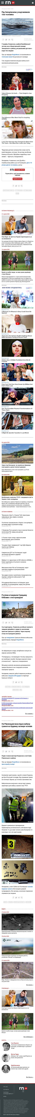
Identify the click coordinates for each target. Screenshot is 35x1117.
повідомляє (10, 637)
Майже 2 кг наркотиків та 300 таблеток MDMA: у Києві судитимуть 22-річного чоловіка (17, 561)
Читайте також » (7, 696)
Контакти (6, 1089)
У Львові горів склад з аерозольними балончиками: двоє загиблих (14, 538)
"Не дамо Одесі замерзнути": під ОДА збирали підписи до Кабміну (16, 546)
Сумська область (16, 686)
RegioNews (15, 54)
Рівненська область (19, 902)
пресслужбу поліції (8, 764)
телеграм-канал (7, 57)
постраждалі (25, 686)
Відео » (4, 909)
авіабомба (15, 689)
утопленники (18, 190)
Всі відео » (29, 985)
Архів (4, 1096)
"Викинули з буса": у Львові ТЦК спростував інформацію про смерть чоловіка (16, 516)
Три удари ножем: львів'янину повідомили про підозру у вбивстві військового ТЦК (16, 576)
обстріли (7, 686)
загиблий (28, 902)
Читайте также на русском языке (28, 39)
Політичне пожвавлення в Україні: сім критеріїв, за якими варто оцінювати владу (17, 523)
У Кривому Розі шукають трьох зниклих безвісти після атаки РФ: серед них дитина (17, 531)
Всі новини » (29, 713)
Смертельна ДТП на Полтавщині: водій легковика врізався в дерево (14, 553)
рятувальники (27, 190)
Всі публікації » (28, 1037)
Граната (10, 902)
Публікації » (5, 988)
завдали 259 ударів (14, 676)
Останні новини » (7, 511)
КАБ (21, 689)
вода (17, 193)
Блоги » (4, 1040)
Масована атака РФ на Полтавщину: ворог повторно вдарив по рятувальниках (15, 568)
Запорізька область (8, 190)
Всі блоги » (29, 1077)
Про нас (5, 1086)
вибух (5, 902)
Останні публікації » (8, 210)
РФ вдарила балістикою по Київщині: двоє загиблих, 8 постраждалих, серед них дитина (16, 583)
